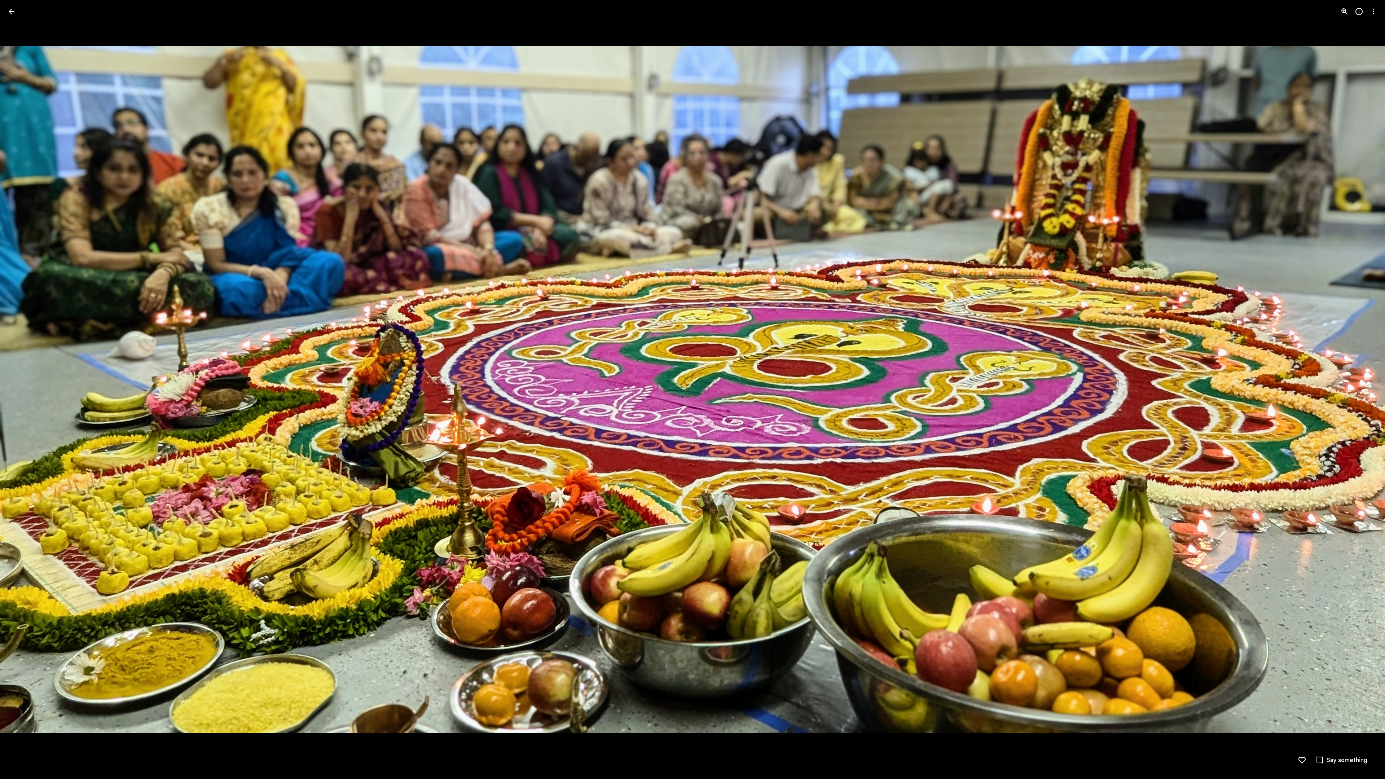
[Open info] (1359, 11)
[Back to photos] (11, 11)
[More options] (1373, 11)
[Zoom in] (1344, 11)
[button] (20, 389)
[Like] (1302, 760)
